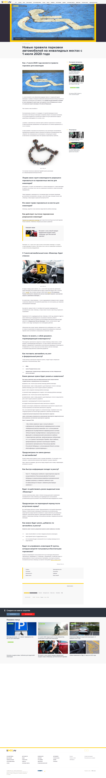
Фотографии (58, 2)
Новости (24, 761)
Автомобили (58, 592)
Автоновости (25, 756)
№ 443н (27, 292)
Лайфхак (52, 2)
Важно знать (52, 592)
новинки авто (40, 756)
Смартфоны (40, 761)
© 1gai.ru (41, 597)
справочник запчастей (42, 763)
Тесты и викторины (37, 2)
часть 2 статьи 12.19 (55, 559)
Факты (48, 2)
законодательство (93, 2)
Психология (24, 759)
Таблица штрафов (10, 759)
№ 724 (49, 292)
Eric (48, 597)
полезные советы (70, 2)
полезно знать (85, 2)
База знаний (29, 2)
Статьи (43, 2)
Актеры (19, 2)
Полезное (40, 592)
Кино (24, 2)
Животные (78, 2)
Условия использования (89, 756)
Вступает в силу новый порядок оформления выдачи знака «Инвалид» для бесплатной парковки (48, 233)
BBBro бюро (94, 770)
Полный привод (10, 756)
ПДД (62, 592)
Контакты (71, 756)
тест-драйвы (40, 759)
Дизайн (64, 2)
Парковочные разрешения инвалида (30, 220)
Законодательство (46, 592)
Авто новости (73, 65)
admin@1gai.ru (72, 759)
